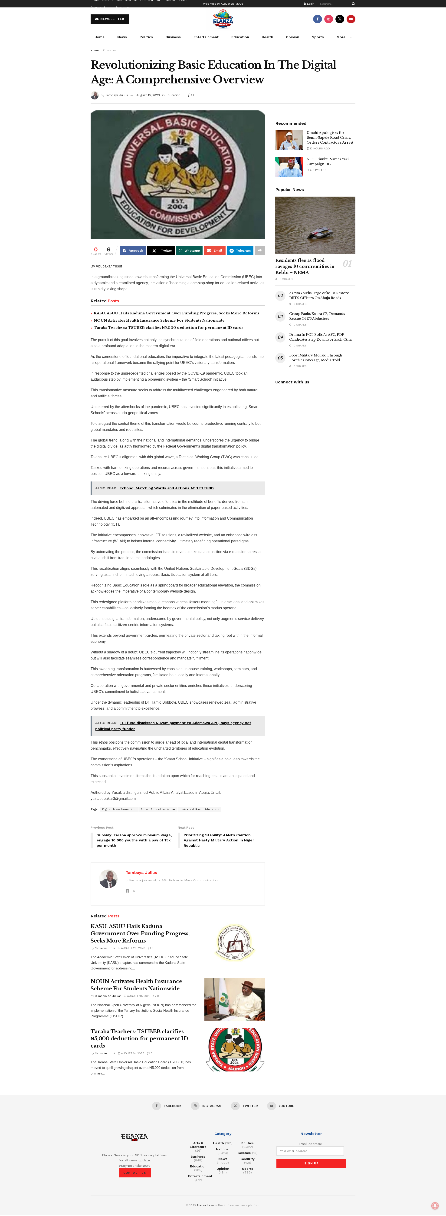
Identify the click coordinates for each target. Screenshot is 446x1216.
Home (100, 37)
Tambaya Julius (116, 95)
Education (240, 37)
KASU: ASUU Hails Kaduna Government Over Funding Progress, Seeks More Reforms (176, 313)
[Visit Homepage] (223, 19)
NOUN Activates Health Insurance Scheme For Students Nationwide (159, 320)
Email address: (310, 1144)
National (223, 1149)
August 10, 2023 (148, 95)
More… (121, 7)
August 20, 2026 (132, 948)
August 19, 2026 (138, 996)
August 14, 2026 (132, 1053)
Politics (146, 37)
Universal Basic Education (199, 809)
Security (248, 1159)
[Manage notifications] (435, 1205)
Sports (108, 7)
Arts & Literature (198, 1145)
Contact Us (134, 1172)
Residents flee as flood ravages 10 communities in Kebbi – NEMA (304, 266)
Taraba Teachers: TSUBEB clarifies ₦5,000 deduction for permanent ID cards (168, 327)
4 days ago (318, 170)
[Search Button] (353, 3)
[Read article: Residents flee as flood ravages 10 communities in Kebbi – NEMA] (315, 225)
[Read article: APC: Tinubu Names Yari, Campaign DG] (289, 167)
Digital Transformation (118, 809)
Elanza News (205, 1205)
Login (310, 3)
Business (173, 37)
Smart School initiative (158, 809)
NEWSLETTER (111, 19)
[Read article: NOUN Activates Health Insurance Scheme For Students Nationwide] (234, 999)
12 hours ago (319, 148)
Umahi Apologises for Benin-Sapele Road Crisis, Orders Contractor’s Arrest (330, 138)
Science (244, 1153)
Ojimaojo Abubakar (108, 996)
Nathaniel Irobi (105, 948)
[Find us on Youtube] (351, 19)
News (122, 37)
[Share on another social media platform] (260, 250)
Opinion (96, 7)
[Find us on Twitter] (339, 19)
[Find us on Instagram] (328, 19)
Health (267, 37)
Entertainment (206, 37)
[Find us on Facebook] (317, 19)
